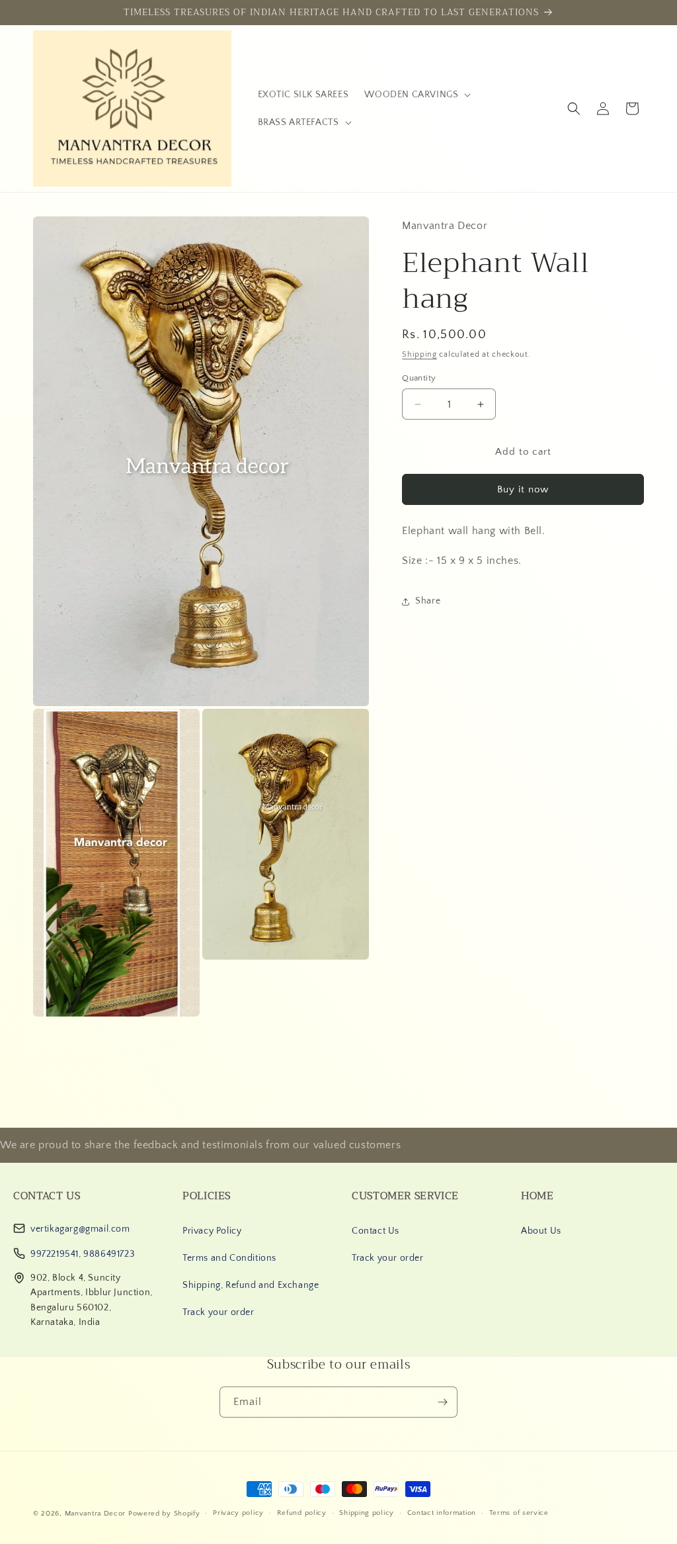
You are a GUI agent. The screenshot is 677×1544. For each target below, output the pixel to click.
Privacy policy (238, 1513)
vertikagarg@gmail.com (80, 1229)
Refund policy (302, 1513)
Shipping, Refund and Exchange (250, 1285)
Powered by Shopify (164, 1514)
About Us (541, 1231)
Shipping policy (366, 1513)
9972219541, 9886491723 (82, 1254)
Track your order (218, 1312)
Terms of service (519, 1513)
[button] (416, 95)
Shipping (419, 354)
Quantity (419, 378)
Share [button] (427, 601)
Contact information (441, 1513)
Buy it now (523, 489)
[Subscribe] (442, 1402)
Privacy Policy (211, 1231)
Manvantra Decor (96, 1514)
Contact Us (375, 1231)
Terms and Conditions (229, 1258)
